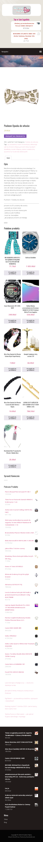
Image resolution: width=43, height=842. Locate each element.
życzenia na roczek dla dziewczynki (15, 152)
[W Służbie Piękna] (21, 14)
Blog (5, 822)
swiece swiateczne (28, 149)
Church (10, 837)
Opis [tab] (8, 158)
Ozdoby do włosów (31, 142)
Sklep (6, 819)
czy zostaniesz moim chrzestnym (18, 144)
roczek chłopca (16, 149)
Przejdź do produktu (15, 136)
